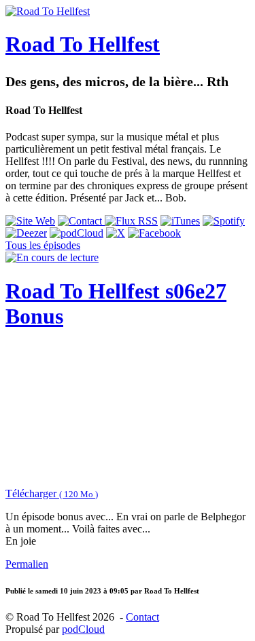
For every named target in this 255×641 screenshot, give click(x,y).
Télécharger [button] (51, 493)
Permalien (26, 564)
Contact (142, 617)
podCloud (83, 629)
